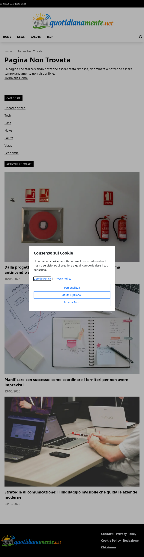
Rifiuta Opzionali (72, 295)
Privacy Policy (62, 279)
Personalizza (72, 288)
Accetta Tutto (72, 302)
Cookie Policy (42, 279)
